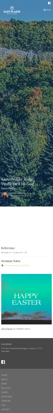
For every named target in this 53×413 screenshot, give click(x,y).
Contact (5, 409)
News (4, 383)
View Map (5, 351)
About (4, 379)
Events (4, 392)
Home (4, 375)
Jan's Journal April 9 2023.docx (16, 265)
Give (3, 405)
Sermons (6, 400)
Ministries (6, 396)
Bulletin (6, 388)
